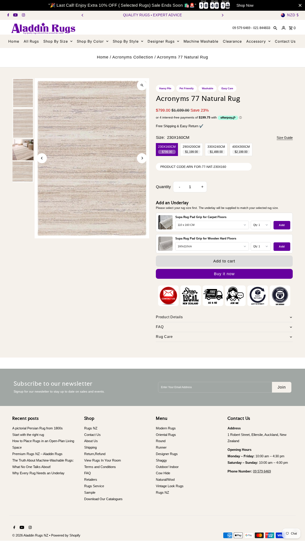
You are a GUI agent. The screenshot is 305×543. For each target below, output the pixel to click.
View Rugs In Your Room (102, 460)
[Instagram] (23, 15)
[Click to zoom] (142, 85)
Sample (89, 492)
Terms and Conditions (100, 467)
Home (103, 57)
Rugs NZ (90, 428)
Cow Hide (163, 473)
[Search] (275, 28)
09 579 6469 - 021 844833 (251, 28)
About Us (91, 441)
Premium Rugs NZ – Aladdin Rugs (37, 454)
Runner (161, 447)
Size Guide (285, 137)
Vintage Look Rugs (170, 486)
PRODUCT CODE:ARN (176, 167)
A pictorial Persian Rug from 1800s (37, 428)
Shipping (90, 447)
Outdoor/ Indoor (167, 467)
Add (282, 225)
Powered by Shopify (65, 535)
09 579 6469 (262, 471)
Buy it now (224, 274)
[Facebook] (7, 15)
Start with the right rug (28, 435)
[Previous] (82, 15)
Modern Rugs (166, 428)
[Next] (222, 15)
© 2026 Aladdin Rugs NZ (30, 535)
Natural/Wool (165, 479)
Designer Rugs (167, 454)
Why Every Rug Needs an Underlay (38, 473)
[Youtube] (15, 15)
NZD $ (293, 15)
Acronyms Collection (132, 57)
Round (160, 441)
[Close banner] (300, 5)
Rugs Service (94, 486)
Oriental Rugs (166, 435)
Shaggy (161, 460)
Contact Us (92, 435)
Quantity (163, 187)
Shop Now (244, 5)
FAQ (87, 473)
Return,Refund (94, 454)
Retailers (90, 479)
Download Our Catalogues (103, 499)
